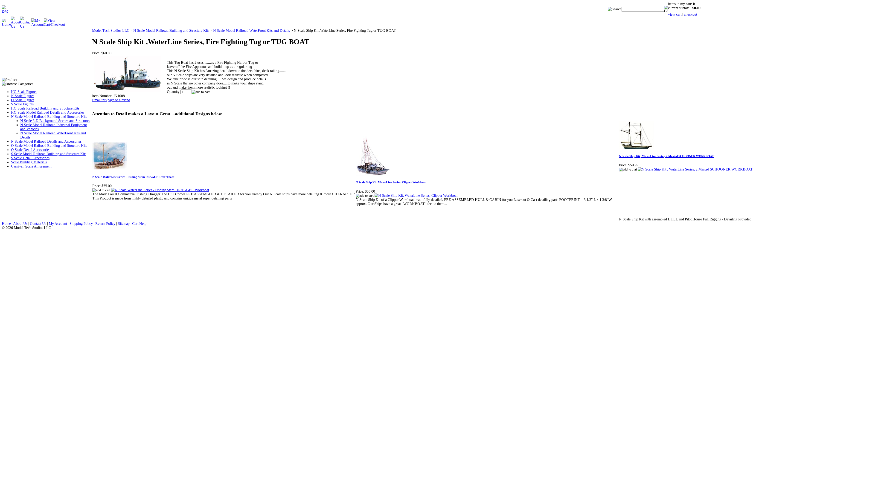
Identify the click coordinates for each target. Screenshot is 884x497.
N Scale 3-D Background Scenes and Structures (55, 121)
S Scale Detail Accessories (30, 158)
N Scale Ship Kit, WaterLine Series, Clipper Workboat (391, 182)
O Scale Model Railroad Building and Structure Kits (49, 145)
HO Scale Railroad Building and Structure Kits (45, 108)
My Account (58, 223)
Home (6, 223)
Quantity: (173, 92)
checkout (690, 14)
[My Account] (37, 24)
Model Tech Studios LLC (110, 30)
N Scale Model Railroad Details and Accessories (46, 141)
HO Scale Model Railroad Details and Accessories (47, 112)
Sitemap (124, 223)
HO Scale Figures (24, 92)
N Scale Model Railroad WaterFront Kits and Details (251, 30)
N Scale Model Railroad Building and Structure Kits (49, 116)
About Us (20, 223)
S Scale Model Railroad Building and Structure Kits (48, 154)
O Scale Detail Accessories (30, 150)
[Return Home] (6, 11)
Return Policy (105, 223)
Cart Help (139, 223)
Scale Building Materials (29, 162)
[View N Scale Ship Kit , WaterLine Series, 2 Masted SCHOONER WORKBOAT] (695, 169)
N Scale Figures (22, 96)
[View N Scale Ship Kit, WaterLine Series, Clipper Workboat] (416, 195)
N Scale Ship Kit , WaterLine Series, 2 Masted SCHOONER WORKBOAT (666, 156)
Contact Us (38, 223)
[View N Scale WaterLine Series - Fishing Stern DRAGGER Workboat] (160, 190)
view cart (674, 14)
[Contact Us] (25, 26)
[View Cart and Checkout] (54, 24)
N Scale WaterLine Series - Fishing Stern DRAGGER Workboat (133, 177)
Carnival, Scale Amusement (31, 166)
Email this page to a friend (111, 100)
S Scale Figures (22, 104)
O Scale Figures (22, 100)
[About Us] (15, 26)
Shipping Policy (81, 223)
